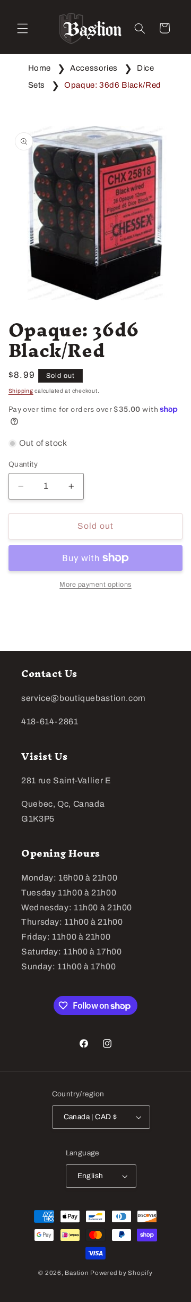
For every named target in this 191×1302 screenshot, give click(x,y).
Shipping (20, 391)
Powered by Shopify (121, 1273)
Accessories (94, 68)
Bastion (77, 1273)
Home (39, 68)
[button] (22, 28)
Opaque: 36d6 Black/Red (112, 85)
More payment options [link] (95, 584)
